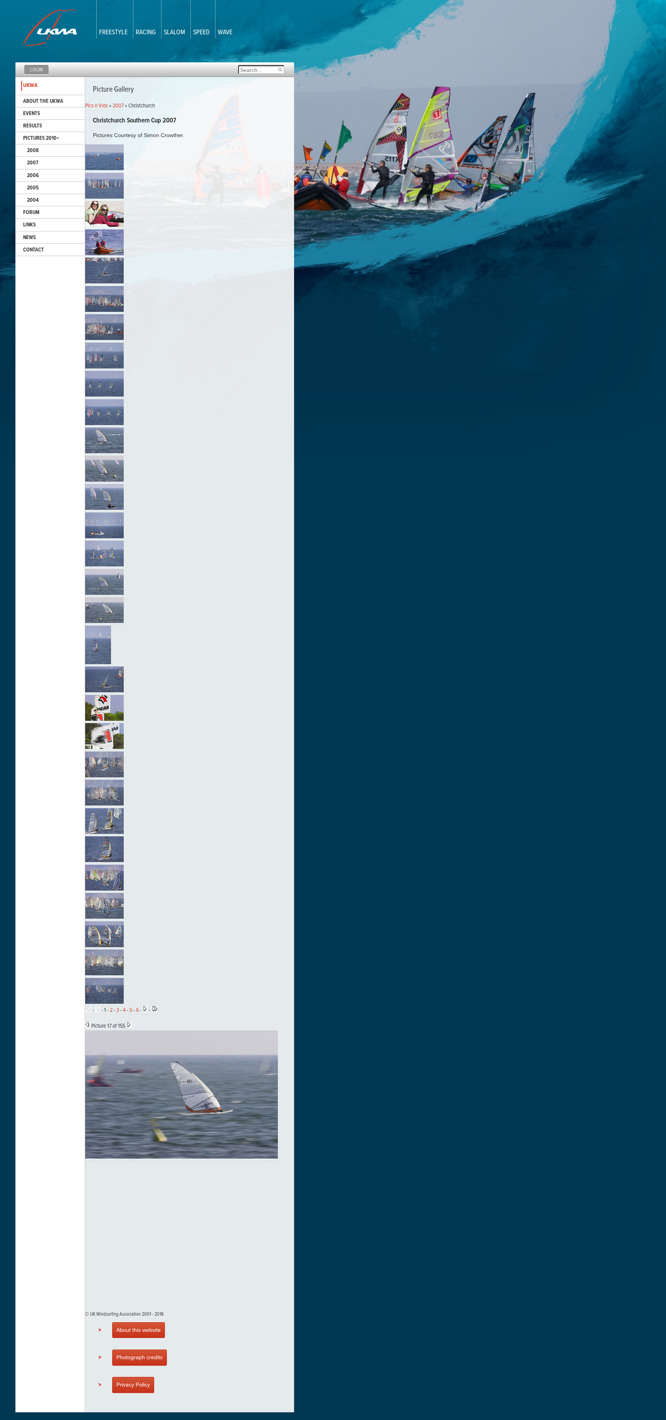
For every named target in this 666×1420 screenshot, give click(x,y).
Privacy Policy (133, 1384)
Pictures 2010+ (41, 138)
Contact (33, 249)
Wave (225, 32)
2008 (33, 150)
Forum (31, 212)
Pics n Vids (96, 106)
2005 (33, 187)
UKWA (30, 85)
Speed (201, 32)
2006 (33, 175)
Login (36, 70)
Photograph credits (139, 1357)
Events (31, 113)
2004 (33, 200)
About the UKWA (43, 101)
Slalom (174, 32)
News (29, 237)
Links (29, 224)
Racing (146, 32)
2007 (33, 162)
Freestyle (113, 32)
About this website (138, 1330)
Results (32, 125)
